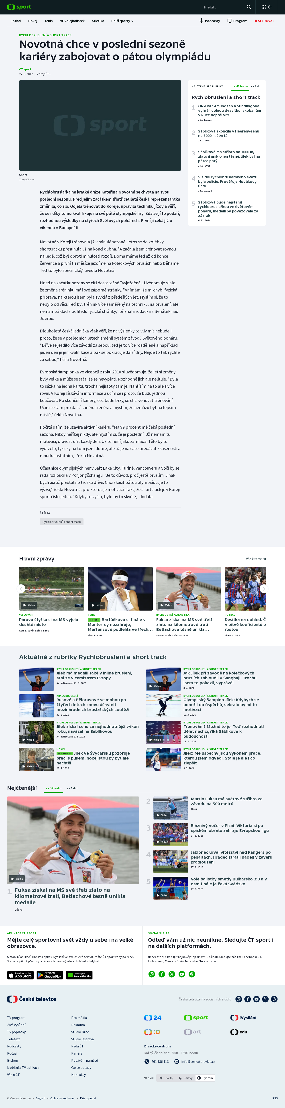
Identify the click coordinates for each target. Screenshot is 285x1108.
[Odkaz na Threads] (191, 974)
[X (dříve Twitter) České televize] (265, 999)
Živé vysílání (16, 1024)
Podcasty (14, 1046)
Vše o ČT (13, 1074)
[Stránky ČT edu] (238, 1033)
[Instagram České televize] (238, 999)
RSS (275, 1098)
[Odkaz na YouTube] (181, 974)
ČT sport (25, 69)
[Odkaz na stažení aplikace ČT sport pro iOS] (20, 975)
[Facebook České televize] (247, 999)
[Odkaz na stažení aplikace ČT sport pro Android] (50, 975)
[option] (166, 1078)
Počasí (12, 1053)
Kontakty (78, 1074)
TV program (16, 1017)
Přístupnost (88, 1098)
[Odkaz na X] (171, 974)
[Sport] (100, 125)
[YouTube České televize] (256, 999)
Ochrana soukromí (62, 1098)
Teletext (13, 1039)
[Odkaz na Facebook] (161, 974)
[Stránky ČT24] (152, 1019)
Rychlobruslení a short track (45, 35)
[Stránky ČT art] (192, 1033)
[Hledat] (249, 7)
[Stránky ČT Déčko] (152, 1033)
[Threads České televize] (274, 999)
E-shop (12, 1060)
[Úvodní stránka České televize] (32, 999)
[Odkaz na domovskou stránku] (26, 7)
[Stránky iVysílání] (243, 1019)
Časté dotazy (81, 1067)
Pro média (79, 1017)
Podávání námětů (84, 1060)
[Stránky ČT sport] (196, 1019)
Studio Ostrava (82, 1039)
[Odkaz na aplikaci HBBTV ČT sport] (79, 975)
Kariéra (76, 1053)
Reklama (78, 1024)
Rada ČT (77, 1046)
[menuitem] (16, 20)
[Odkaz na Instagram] (151, 974)
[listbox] (185, 1078)
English (40, 1098)
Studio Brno (80, 1032)
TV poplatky (16, 1032)
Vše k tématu (256, 558)
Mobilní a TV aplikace (23, 1067)
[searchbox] (223, 7)
